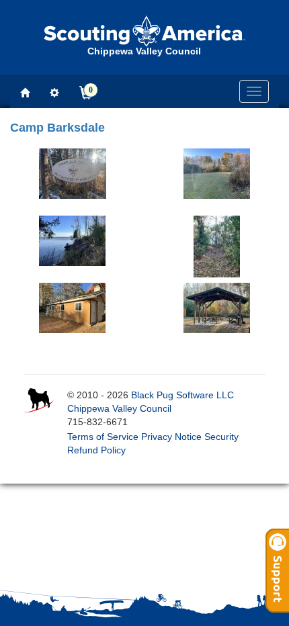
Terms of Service (102, 436)
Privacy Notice (171, 436)
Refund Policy (96, 450)
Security (221, 436)
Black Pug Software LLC (182, 395)
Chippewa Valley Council (119, 408)
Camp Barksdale (57, 127)
